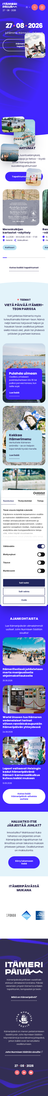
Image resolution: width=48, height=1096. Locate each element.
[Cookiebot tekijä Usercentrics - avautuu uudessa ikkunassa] (34, 493)
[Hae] (34, 7)
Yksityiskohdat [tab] (25, 501)
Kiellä (24, 600)
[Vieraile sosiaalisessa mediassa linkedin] (24, 1072)
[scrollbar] (24, 258)
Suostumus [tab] (8, 501)
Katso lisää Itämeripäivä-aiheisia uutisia (24, 796)
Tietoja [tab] (40, 501)
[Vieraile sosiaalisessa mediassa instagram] (17, 1072)
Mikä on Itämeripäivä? (24, 997)
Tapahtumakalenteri (24, 176)
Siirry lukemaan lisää (24, 862)
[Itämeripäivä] (11, 5)
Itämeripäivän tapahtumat (24, 45)
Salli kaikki (24, 583)
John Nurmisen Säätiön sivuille (22, 1052)
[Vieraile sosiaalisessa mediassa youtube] (31, 1072)
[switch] (41, 554)
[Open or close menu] (42, 7)
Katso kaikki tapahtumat (24, 267)
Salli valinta (24, 591)
